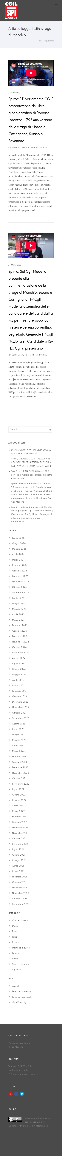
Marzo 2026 (18, 560)
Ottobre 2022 (19, 778)
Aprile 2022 (18, 806)
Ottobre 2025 (19, 587)
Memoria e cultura (21, 948)
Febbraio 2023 (19, 757)
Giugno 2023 (19, 735)
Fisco (14, 937)
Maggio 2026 (19, 549)
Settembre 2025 (20, 593)
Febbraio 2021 (19, 877)
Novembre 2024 (20, 642)
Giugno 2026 (19, 543)
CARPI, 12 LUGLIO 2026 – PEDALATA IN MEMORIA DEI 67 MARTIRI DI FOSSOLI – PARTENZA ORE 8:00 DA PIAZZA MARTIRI (31, 462)
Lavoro (15, 942)
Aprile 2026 (18, 554)
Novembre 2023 (20, 707)
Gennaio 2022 (19, 822)
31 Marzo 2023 (14, 92)
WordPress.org (19, 1002)
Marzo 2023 (18, 751)
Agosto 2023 (18, 724)
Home (40, 41)
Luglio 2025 (18, 598)
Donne (15, 926)
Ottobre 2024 (19, 647)
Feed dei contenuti (21, 992)
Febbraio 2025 (19, 625)
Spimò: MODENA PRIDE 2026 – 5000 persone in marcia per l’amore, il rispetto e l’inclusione (31, 475)
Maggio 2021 (19, 860)
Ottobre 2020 (19, 899)
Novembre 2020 (20, 893)
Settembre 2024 (20, 653)
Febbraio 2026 (20, 565)
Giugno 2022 (19, 795)
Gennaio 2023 (19, 762)
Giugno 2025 (19, 604)
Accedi (15, 986)
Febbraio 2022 (19, 817)
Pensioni (16, 953)
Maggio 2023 (19, 740)
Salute (15, 959)
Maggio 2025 (19, 609)
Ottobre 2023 (19, 713)
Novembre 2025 (20, 582)
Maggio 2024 (19, 675)
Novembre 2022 (20, 773)
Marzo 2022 (18, 811)
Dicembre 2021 (20, 828)
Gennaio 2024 (19, 696)
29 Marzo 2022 (14, 264)
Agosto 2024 (18, 658)
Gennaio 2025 (19, 631)
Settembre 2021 (20, 844)
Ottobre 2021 (19, 839)
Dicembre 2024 (20, 636)
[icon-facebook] (17, 1094)
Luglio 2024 (18, 664)
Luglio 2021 (18, 849)
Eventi (15, 931)
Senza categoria (20, 964)
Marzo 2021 (18, 871)
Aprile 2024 (18, 680)
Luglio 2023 (18, 729)
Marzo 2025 (18, 620)
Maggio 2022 (19, 800)
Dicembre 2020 (20, 888)
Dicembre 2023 (20, 702)
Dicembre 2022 (20, 768)
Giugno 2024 (19, 669)
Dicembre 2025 (20, 576)
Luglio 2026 (18, 538)
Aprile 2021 (18, 866)
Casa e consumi (20, 921)
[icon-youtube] (11, 1094)
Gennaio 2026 (19, 571)
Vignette (16, 970)
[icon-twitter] (22, 1094)
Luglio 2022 (18, 789)
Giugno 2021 (18, 855)
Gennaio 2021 (19, 882)
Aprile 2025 (18, 615)
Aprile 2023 (18, 746)
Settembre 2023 (20, 718)
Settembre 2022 (20, 784)
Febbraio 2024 (19, 691)
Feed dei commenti (22, 997)
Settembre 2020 (20, 904)
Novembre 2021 (20, 833)
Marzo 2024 (18, 686)
